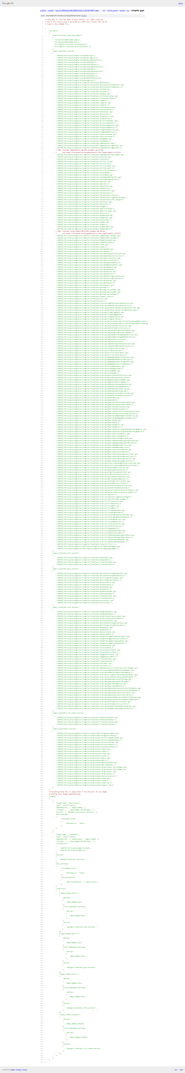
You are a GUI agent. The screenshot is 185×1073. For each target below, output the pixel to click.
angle (122, 10)
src (104, 10)
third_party (112, 10)
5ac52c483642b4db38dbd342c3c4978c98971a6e (77, 10)
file (84, 16)
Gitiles (13, 1070)
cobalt (43, 10)
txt (176, 1070)
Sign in (180, 3)
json (181, 1070)
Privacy (18, 1070)
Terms (24, 1070)
